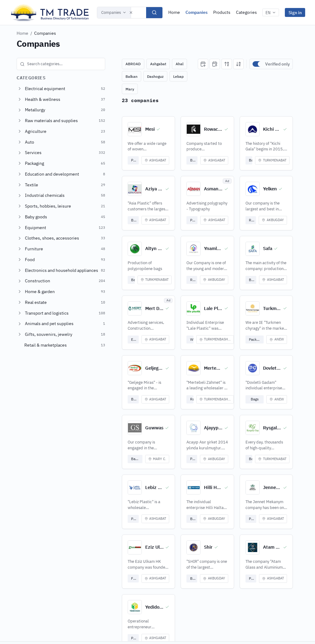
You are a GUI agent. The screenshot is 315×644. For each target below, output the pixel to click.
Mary (130, 89)
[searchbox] (61, 64)
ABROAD (133, 64)
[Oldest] (214, 64)
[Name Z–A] (238, 64)
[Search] (154, 12)
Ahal (179, 64)
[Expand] (20, 88)
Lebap (178, 76)
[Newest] (203, 64)
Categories (246, 12)
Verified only (277, 64)
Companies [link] (45, 33)
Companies (111, 12)
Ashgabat (158, 64)
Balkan (132, 76)
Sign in (295, 12)
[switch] (257, 64)
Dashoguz (155, 76)
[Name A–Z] (226, 64)
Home (174, 12)
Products (221, 12)
